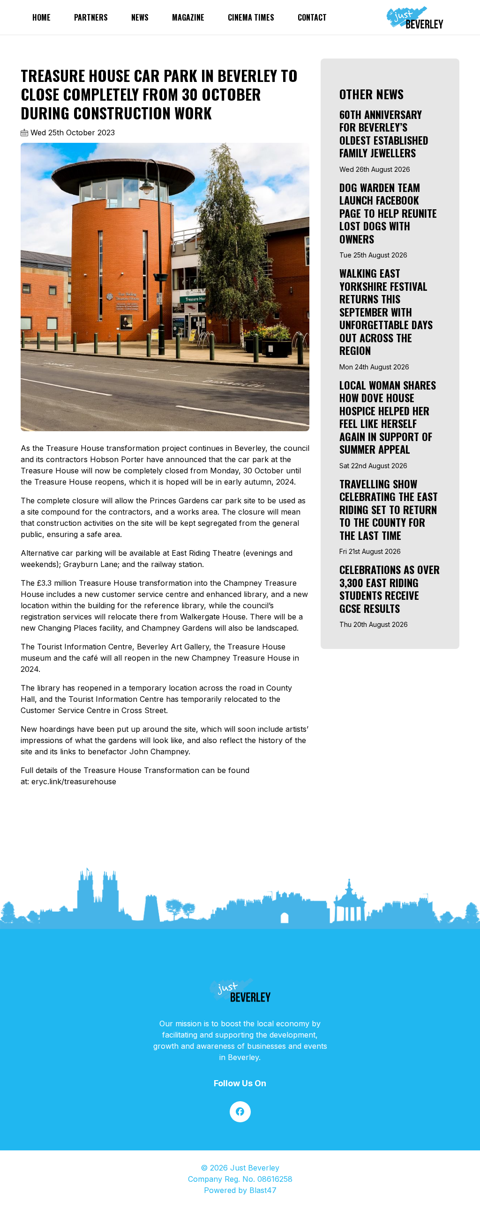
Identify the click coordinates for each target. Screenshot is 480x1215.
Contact (312, 17)
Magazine (188, 17)
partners (91, 17)
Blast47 (263, 1190)
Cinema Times (251, 17)
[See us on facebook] (240, 1111)
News (140, 17)
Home (41, 17)
